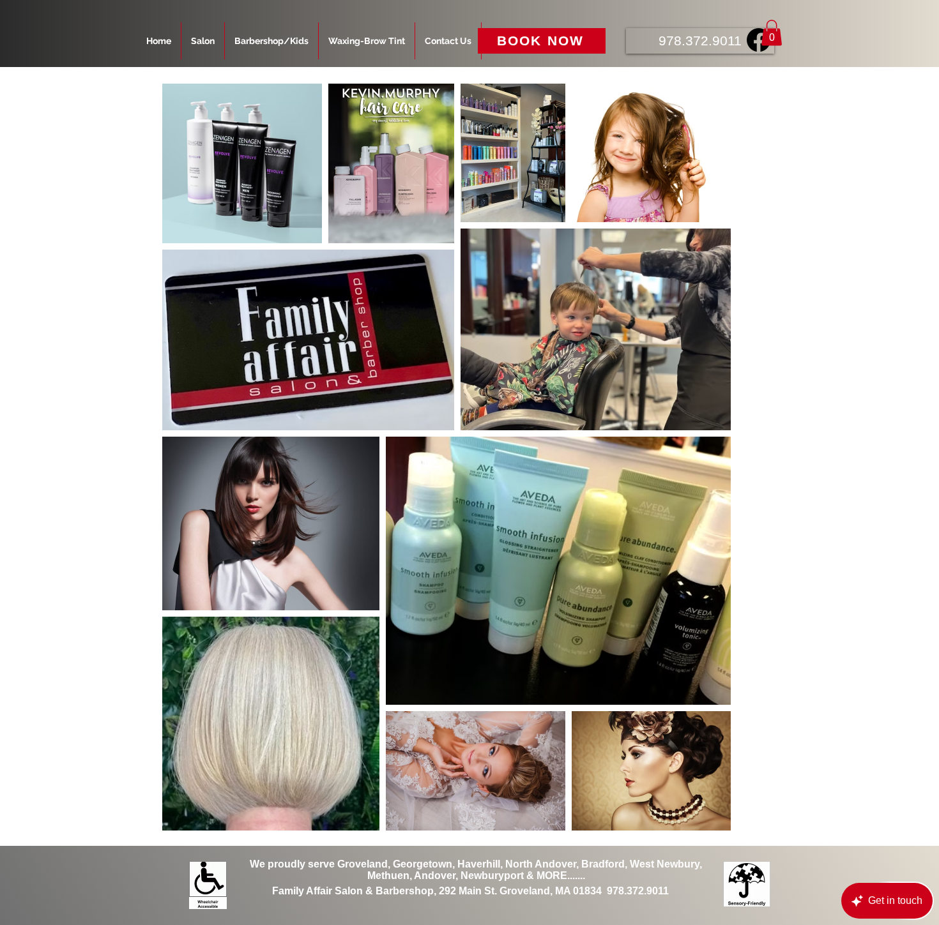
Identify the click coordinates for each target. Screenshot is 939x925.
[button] (771, 33)
